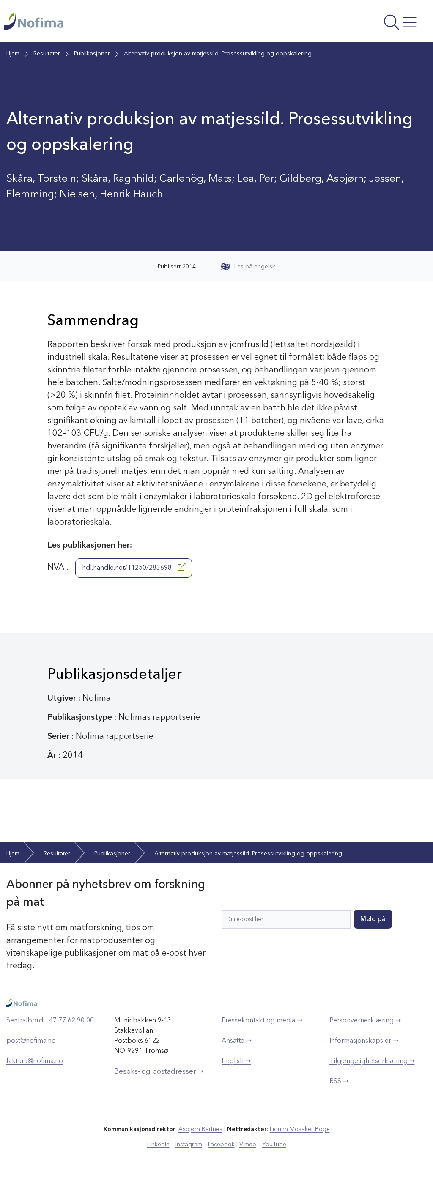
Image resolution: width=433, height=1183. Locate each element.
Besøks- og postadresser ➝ (158, 1071)
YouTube (274, 1144)
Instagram (188, 1144)
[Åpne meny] (349, 23)
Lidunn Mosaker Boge (300, 1129)
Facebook (221, 1144)
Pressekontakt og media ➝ (262, 1020)
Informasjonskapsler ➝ (363, 1041)
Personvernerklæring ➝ (365, 1020)
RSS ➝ (338, 1081)
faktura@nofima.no (34, 1061)
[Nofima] (136, 21)
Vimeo (247, 1144)
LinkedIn (158, 1144)
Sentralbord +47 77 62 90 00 (50, 1020)
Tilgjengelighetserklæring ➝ (372, 1061)
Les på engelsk (254, 267)
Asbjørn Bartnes (200, 1129)
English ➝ (236, 1061)
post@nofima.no (31, 1041)
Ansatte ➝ (237, 1041)
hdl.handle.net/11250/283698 (127, 568)
